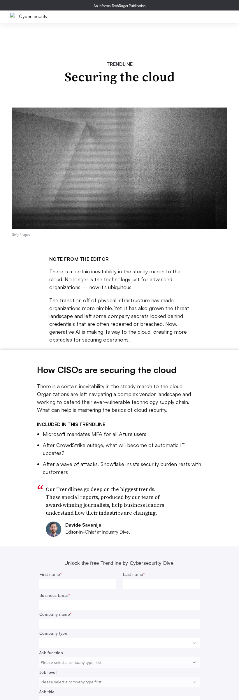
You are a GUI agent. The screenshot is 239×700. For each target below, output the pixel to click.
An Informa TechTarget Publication (120, 5)
